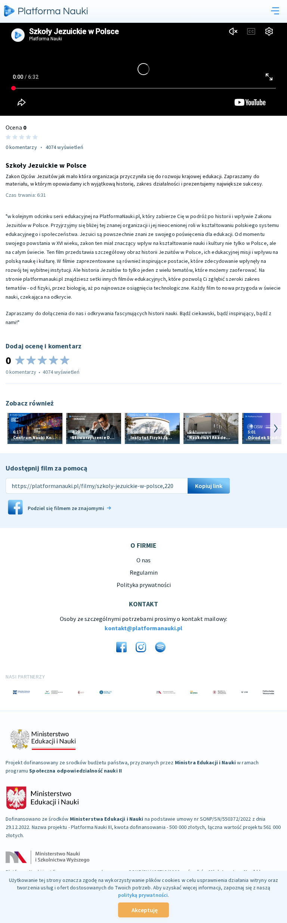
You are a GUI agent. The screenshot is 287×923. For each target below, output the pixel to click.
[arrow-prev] (11, 428)
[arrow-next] (275, 428)
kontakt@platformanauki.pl (143, 628)
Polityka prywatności (144, 584)
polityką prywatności (143, 895)
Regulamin (144, 572)
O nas (143, 560)
